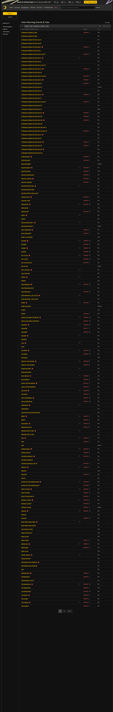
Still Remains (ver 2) (27, 580)
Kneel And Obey (26, 368)
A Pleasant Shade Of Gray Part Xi (31, 142)
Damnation (24, 204)
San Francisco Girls (27, 529)
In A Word (24, 350)
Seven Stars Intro (26, 533)
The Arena (24, 595)
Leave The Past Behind (28, 383)
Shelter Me (24, 544)
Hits (108, 26)
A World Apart (25, 156)
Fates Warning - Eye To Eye (29, 295)
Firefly (23, 302)
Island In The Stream (27, 361)
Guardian (24, 324)
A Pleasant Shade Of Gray (29, 32)
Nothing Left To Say (27, 431)
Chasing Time (25, 197)
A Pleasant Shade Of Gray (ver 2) (31, 39)
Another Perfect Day (27, 186)
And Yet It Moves (26, 178)
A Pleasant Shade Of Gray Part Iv (31, 80)
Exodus (23, 248)
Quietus (23, 511)
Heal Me (23, 336)
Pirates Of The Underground (30, 482)
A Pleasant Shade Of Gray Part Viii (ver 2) (33, 127)
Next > (70, 611)
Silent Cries (24, 551)
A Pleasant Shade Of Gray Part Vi (31, 105)
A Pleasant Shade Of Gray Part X (31, 134)
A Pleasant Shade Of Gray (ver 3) (31, 43)
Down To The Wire (27, 237)
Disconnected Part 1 (27, 222)
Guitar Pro (36, 26)
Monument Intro (26, 427)
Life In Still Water (26, 398)
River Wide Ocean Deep (28, 522)
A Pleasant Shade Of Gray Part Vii (31, 113)
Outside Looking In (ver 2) (29, 463)
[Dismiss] (110, 2)
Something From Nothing (29, 562)
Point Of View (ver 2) (27, 496)
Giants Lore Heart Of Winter (30, 317)
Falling (23, 277)
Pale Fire (23, 467)
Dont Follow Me (26, 230)
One (22, 438)
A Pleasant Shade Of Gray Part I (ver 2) (33, 54)
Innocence (24, 357)
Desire (23, 215)
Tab (31, 26)
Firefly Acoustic (26, 306)
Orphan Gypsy (25, 449)
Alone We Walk (25, 164)
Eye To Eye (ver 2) (26, 262)
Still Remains (25, 573)
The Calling (24, 602)
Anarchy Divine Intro (27, 175)
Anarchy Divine (25, 167)
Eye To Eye (24, 255)
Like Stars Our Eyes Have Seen (30, 412)
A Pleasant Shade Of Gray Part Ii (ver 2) (33, 65)
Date (104, 26)
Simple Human (25, 555)
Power (42, 26)
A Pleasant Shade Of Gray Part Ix (31, 87)
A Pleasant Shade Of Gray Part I (31, 47)
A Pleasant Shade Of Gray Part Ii (31, 58)
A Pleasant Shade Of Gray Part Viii (31, 120)
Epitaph (23, 240)
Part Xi (23, 478)
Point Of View (25, 489)
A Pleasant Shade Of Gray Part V (31, 94)
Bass (47, 26)
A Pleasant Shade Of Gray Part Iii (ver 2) (33, 76)
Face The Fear (25, 270)
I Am (22, 343)
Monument (24, 423)
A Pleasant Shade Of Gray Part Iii (31, 69)
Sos (22, 569)
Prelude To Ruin (26, 500)
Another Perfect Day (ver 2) (29, 193)
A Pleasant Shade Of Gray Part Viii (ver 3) (33, 131)
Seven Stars (24, 536)
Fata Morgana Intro (27, 288)
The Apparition (26, 584)
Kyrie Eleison (25, 376)
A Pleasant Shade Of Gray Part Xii (31, 149)
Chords (27, 26)
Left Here (24, 390)
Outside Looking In (27, 456)
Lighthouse (24, 405)
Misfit (23, 416)
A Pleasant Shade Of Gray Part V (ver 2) (33, 102)
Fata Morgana (25, 284)
